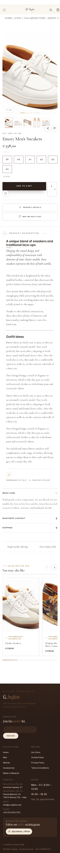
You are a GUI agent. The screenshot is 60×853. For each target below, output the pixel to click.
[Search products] (50, 10)
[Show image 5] (46, 122)
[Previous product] (47, 568)
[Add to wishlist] (54, 128)
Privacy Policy (37, 762)
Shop (17, 18)
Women (6, 762)
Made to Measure (11, 773)
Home (8, 18)
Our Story (35, 752)
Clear (6, 177)
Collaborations (35, 18)
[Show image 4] (37, 122)
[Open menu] (4, 10)
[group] (30, 73)
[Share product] (48, 128)
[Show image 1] (9, 122)
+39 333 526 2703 (11, 812)
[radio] (7, 159)
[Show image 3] (27, 122)
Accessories (8, 768)
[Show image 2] (18, 122)
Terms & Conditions (40, 768)
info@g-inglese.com (12, 805)
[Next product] (54, 568)
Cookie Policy (37, 757)
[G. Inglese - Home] (30, 9)
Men (5, 757)
